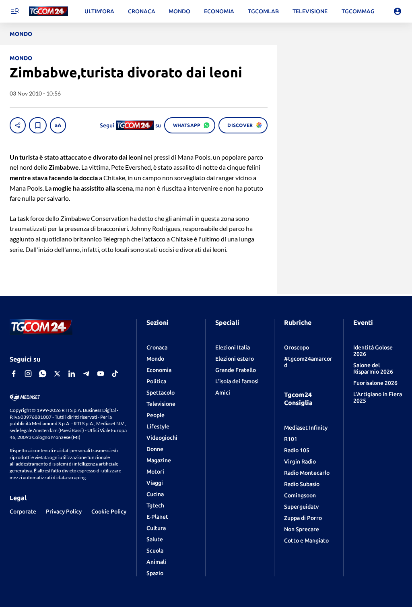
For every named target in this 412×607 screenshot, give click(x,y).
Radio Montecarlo (307, 473)
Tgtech (155, 505)
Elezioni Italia (232, 347)
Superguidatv (301, 506)
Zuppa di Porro (303, 518)
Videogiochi (161, 437)
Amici (222, 392)
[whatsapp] (43, 374)
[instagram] (28, 374)
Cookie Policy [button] (108, 511)
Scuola (154, 550)
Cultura (156, 528)
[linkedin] (72, 374)
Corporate (23, 511)
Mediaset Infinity (306, 427)
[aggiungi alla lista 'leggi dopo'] (38, 125)
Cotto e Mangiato (306, 540)
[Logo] (48, 11)
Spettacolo (160, 392)
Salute (154, 539)
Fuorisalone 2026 (375, 383)
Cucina (155, 494)
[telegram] (86, 374)
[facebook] (14, 374)
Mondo (155, 358)
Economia (158, 370)
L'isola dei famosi (237, 381)
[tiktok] (115, 374)
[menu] (14, 11)
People (155, 415)
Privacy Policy (64, 511)
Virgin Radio (300, 461)
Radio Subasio (301, 484)
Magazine (158, 460)
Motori (155, 471)
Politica (156, 381)
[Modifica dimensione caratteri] (58, 125)
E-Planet (157, 516)
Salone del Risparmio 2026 (373, 368)
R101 (290, 439)
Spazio (154, 573)
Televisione (160, 404)
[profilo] (397, 11)
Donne (154, 449)
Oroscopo (296, 347)
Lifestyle (157, 426)
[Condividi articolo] (18, 125)
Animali (156, 562)
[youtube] (101, 374)
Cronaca (156, 347)
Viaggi (154, 483)
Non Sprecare (301, 529)
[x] (57, 374)
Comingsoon (300, 495)
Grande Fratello (235, 370)
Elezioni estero (234, 358)
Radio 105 (296, 450)
